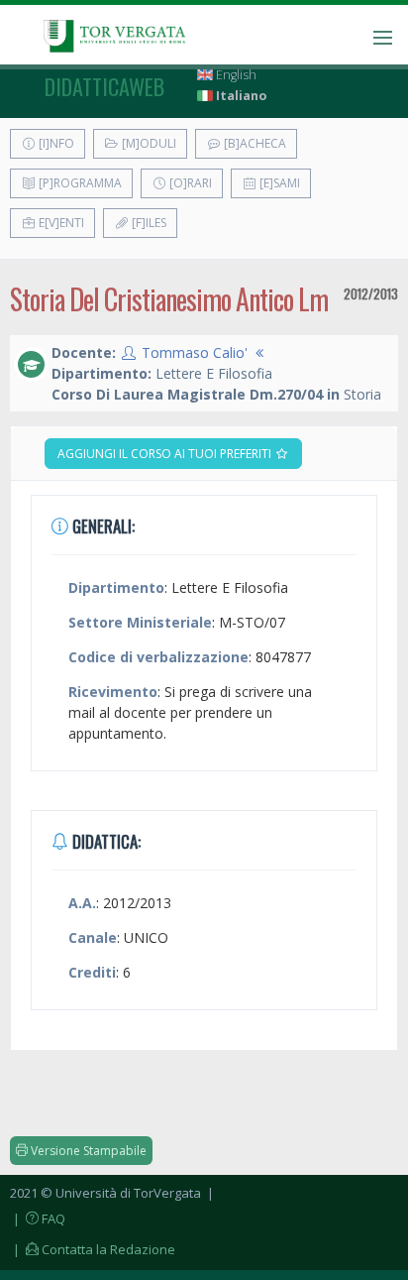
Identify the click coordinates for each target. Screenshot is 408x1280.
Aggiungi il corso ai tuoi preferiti (165, 453)
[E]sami (278, 183)
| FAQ (37, 1218)
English (234, 74)
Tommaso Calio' (195, 352)
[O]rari (189, 183)
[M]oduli (147, 143)
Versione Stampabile (87, 1150)
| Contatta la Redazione (92, 1249)
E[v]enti (60, 222)
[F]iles (147, 222)
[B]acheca (253, 143)
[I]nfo (55, 143)
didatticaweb (104, 86)
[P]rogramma (79, 183)
